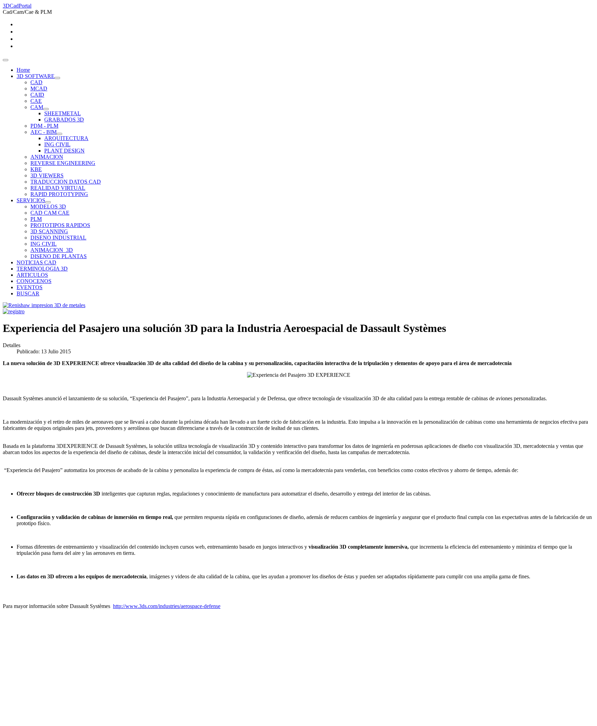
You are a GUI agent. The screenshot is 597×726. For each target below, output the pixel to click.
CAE (36, 101)
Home (23, 70)
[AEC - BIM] (59, 134)
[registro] (14, 311)
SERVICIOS (31, 200)
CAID (37, 95)
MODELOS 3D (48, 206)
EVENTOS (29, 287)
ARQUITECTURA (66, 138)
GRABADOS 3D (64, 119)
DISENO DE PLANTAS (58, 256)
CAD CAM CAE (49, 213)
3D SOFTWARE (36, 76)
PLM (36, 219)
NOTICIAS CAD (36, 262)
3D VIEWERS (47, 175)
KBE (36, 169)
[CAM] (46, 109)
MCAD (38, 88)
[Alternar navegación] (5, 60)
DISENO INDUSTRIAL (58, 238)
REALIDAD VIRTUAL (57, 188)
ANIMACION (46, 157)
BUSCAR (28, 293)
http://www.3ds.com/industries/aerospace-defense (166, 606)
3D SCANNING (49, 231)
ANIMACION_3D (51, 250)
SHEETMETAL (62, 113)
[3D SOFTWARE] (57, 78)
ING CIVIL (57, 144)
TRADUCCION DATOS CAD (65, 182)
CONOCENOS (34, 281)
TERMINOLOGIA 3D (42, 269)
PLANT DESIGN (64, 151)
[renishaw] (44, 305)
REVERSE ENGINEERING (62, 163)
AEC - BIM (43, 132)
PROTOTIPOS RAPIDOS (60, 225)
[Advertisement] (210, 675)
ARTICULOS (32, 275)
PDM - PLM (44, 126)
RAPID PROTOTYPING (59, 194)
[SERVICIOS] (48, 202)
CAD (36, 82)
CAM (36, 107)
